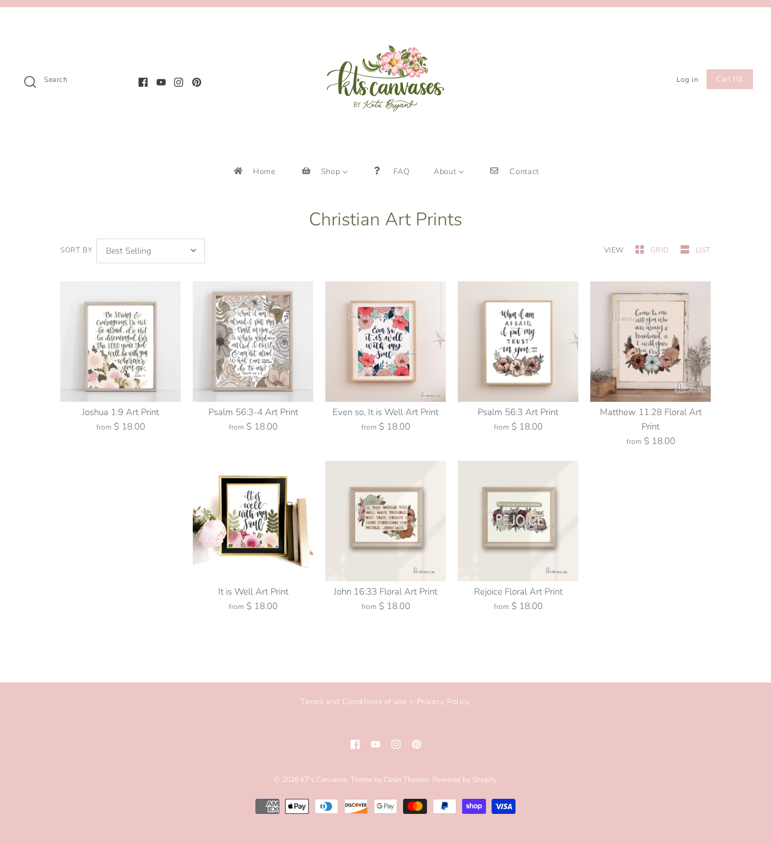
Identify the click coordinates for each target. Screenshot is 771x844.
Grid (661, 250)
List (703, 250)
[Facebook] (143, 82)
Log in (687, 79)
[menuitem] (254, 171)
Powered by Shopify (464, 779)
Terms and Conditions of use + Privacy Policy (385, 701)
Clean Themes (406, 779)
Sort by (76, 250)
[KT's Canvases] (385, 26)
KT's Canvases (324, 779)
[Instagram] (178, 82)
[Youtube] (161, 82)
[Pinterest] (196, 82)
